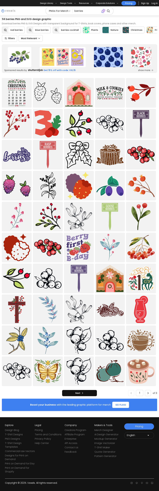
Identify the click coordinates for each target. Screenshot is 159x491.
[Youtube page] (147, 483)
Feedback (71, 452)
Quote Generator (104, 452)
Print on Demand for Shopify (17, 469)
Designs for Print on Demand (16, 457)
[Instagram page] (132, 483)
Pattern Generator (105, 456)
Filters (11, 38)
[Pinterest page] (142, 483)
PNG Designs (12, 439)
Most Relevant (29, 38)
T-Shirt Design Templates (13, 445)
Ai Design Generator (106, 434)
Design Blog (12, 430)
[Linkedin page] (152, 483)
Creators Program (75, 430)
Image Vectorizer (104, 443)
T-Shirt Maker (102, 447)
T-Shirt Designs (14, 434)
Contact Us (71, 447)
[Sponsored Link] (19, 57)
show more (144, 70)
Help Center (42, 443)
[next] (148, 393)
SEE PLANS (120, 404)
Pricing (39, 430)
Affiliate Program (75, 434)
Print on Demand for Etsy (20, 463)
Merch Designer (103, 430)
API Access (71, 443)
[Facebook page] (137, 483)
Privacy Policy (43, 439)
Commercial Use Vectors (20, 451)
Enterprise (70, 439)
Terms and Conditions (48, 434)
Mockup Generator (105, 439)
